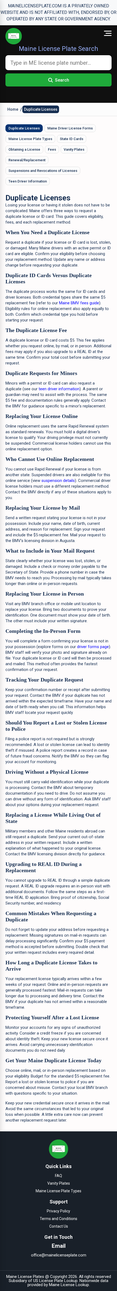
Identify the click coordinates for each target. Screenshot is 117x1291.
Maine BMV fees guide (79, 303)
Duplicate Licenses (40, 109)
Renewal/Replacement (26, 160)
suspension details (58, 480)
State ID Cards (71, 139)
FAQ (58, 1176)
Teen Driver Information (27, 181)
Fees (52, 149)
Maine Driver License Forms (70, 128)
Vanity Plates (74, 149)
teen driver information (59, 388)
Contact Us (58, 1226)
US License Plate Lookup (55, 1280)
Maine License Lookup (69, 1284)
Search (62, 80)
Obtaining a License (24, 149)
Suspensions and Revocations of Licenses (42, 171)
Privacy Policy (58, 1211)
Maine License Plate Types (30, 139)
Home (12, 109)
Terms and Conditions (58, 1218)
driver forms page (93, 646)
